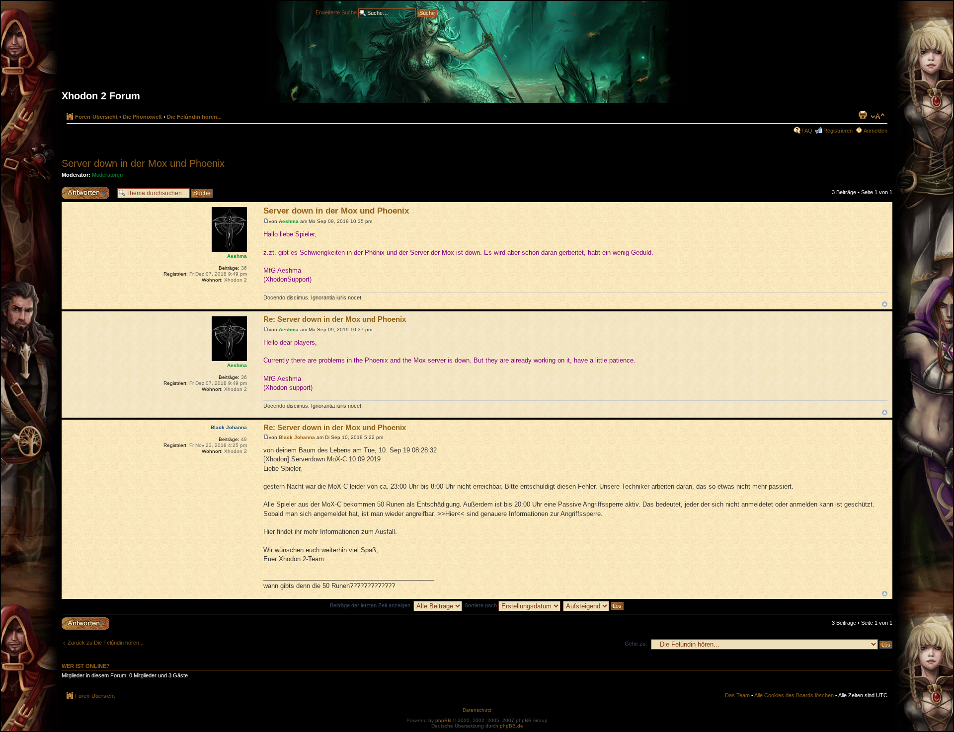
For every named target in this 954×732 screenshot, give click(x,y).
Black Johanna (297, 437)
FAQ (806, 131)
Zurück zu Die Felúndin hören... (106, 643)
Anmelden (875, 131)
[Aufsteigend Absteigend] (594, 605)
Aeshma (289, 221)
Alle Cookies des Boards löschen (794, 695)
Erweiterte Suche (336, 12)
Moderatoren (107, 175)
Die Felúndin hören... (194, 117)
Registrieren (838, 131)
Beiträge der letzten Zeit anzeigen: (371, 605)
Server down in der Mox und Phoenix (143, 163)
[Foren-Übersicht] (477, 55)
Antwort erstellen (82, 190)
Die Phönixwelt (142, 117)
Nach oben (884, 304)
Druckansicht (862, 114)
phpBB (443, 720)
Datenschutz (477, 710)
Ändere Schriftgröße (878, 116)
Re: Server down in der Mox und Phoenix (334, 319)
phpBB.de (511, 726)
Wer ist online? (86, 666)
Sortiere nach (481, 605)
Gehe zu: (636, 644)
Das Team (737, 695)
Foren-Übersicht (96, 117)
